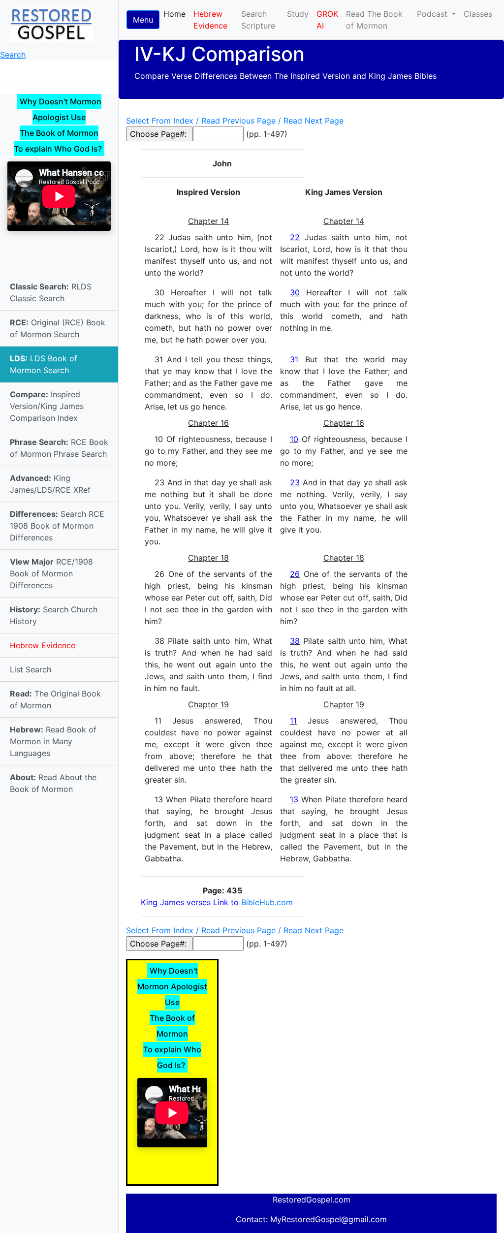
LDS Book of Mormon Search (43, 364)
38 (295, 641)
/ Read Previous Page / (238, 121)
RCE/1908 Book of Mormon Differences (51, 573)
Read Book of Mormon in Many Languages (53, 741)
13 (294, 799)
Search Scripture (258, 20)
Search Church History (53, 615)
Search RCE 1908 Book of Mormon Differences (57, 525)
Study (298, 14)
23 (295, 482)
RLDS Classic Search (51, 292)
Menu (143, 20)
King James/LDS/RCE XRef (50, 484)
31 (294, 359)
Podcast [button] (433, 14)
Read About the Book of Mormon (53, 783)
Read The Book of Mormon (374, 20)
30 (295, 292)
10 (294, 439)
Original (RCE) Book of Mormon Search (57, 328)
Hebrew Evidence (42, 645)
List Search (30, 669)
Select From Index (159, 121)
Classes (478, 14)
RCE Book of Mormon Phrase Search (59, 448)
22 (295, 237)
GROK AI (327, 20)
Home (176, 13)
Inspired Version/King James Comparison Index (47, 406)
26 (295, 574)
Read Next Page (314, 121)
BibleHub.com (267, 902)
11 (293, 721)
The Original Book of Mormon (55, 699)
